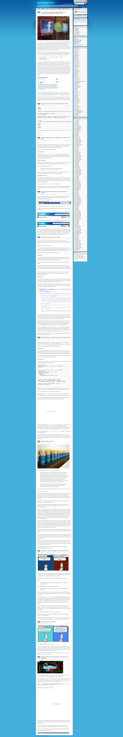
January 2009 (77, 169)
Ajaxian (77, 43)
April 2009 (77, 165)
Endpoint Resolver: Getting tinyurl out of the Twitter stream (56, 337)
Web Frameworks (78, 111)
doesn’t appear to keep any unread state (56, 92)
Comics (67, 8)
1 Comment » (69, 552)
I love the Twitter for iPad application (43, 42)
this (50, 644)
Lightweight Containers (79, 81)
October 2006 (77, 202)
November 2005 (78, 215)
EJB (76, 64)
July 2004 (77, 235)
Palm (76, 89)
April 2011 (77, 135)
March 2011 (77, 137)
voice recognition (58, 552)
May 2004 (77, 237)
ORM (76, 88)
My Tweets (77, 33)
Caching (76, 60)
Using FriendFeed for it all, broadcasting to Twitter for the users (55, 138)
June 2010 (77, 148)
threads (47, 58)
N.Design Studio (45, 735)
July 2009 (77, 161)
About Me (43, 8)
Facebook (48, 194)
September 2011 (78, 129)
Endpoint (50, 343)
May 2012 (77, 123)
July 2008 (77, 176)
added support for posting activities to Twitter (49, 154)
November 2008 (78, 171)
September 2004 (78, 232)
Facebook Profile (78, 40)
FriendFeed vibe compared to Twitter (50, 237)
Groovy (76, 71)
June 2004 (77, 236)
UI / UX (76, 108)
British (63, 8)
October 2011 (77, 128)
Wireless (76, 115)
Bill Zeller (40, 134)
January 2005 (77, 227)
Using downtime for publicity (48, 621)
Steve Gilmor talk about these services (54, 431)
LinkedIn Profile (78, 41)
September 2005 (78, 218)
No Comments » (68, 140)
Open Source (77, 86)
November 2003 (78, 245)
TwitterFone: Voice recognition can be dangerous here (55, 550)
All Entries (77, 28)
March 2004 (77, 240)
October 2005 (77, 216)
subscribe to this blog (79, 1)
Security (43, 105)
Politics (76, 94)
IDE (76, 75)
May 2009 (77, 164)
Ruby (53, 8)
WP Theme (38, 735)
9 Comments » (69, 623)
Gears (76, 67)
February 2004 (78, 241)
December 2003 (78, 243)
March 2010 (77, 151)
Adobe (76, 49)
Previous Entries (41, 732)
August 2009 (77, 160)
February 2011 (78, 138)
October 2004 (77, 231)
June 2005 (77, 221)
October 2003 (77, 246)
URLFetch (50, 426)
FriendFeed (78, 42)
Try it (67, 130)
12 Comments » (68, 105)
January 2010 (77, 154)
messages (48, 59)
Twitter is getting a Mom (47, 441)
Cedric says (66, 505)
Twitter (77, 38)
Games (76, 66)
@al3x (38, 470)
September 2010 (78, 144)
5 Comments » (69, 194)
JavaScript (44, 659)
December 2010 (78, 140)
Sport (76, 102)
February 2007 (78, 197)
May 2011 (77, 134)
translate (58, 659)
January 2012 (77, 126)
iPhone (76, 76)
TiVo (76, 104)
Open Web (77, 87)
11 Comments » (68, 340)
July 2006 (77, 205)
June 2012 (77, 122)
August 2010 (77, 145)
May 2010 (77, 149)
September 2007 (78, 188)
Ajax (51, 659)
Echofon (38, 93)
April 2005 (77, 224)
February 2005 (78, 226)
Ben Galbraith (81, 256)
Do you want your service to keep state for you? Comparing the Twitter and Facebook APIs (53, 13)
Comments (77, 34)
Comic (43, 552)
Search (76, 98)
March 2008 (77, 181)
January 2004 (77, 242)
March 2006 (77, 210)
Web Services (77, 113)
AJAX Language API (51, 675)
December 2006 (78, 199)
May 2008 (77, 178)
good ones (69, 488)
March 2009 (77, 166)
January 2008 (77, 183)
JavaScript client (68, 343)
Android (76, 51)
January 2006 (77, 213)
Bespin (76, 55)
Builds (76, 59)
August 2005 (77, 219)
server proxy (62, 343)
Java (56, 8)
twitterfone (53, 552)
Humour (76, 73)
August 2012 (77, 119)
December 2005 (78, 214)
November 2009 (78, 156)
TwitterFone (45, 573)
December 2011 (78, 127)
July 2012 (77, 121)
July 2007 (77, 191)
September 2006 (78, 203)
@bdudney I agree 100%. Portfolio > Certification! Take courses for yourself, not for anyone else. (57, 5)
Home (39, 8)
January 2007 (77, 198)
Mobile (76, 83)
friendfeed (48, 140)
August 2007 (77, 189)
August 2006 (77, 204)
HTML (76, 72)
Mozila (76, 84)
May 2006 (77, 208)
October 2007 (77, 187)
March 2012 (77, 124)
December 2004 (78, 229)
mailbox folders (48, 57)
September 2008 (78, 173)
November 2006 (78, 200)
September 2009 (78, 159)
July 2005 (77, 220)
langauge (55, 659)
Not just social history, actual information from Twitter (54, 103)
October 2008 (77, 172)
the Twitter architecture (48, 470)
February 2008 (78, 182)
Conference (77, 62)
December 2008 (78, 170)
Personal (59, 8)
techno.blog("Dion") (45, 3)
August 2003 (77, 248)
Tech (50, 8)
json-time (61, 434)
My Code (47, 8)
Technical (77, 29)
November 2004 (78, 230)
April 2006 (77, 209)
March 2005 (77, 225)
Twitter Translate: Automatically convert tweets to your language (55, 657)
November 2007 (78, 186)
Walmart (76, 109)
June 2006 (77, 207)
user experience (55, 194)
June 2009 (77, 162)
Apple (76, 54)
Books (76, 56)
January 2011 (77, 139)
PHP (76, 93)
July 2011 (77, 132)
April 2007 (77, 194)
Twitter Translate (48, 678)
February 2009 (78, 167)
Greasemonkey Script (43, 344)
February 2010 (78, 153)
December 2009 (78, 155)
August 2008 (77, 175)
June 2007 (77, 192)
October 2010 (77, 143)
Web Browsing (78, 110)
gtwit (69, 350)
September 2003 (78, 247)
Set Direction (77, 100)
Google (76, 70)
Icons (41, 735)
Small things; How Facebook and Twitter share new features (54, 192)
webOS (76, 114)
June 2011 (77, 133)
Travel (76, 105)
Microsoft (77, 82)
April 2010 (77, 150)
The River (56, 327)
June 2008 (77, 177)
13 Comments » (68, 659)
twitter (51, 105)
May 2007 (77, 193)
